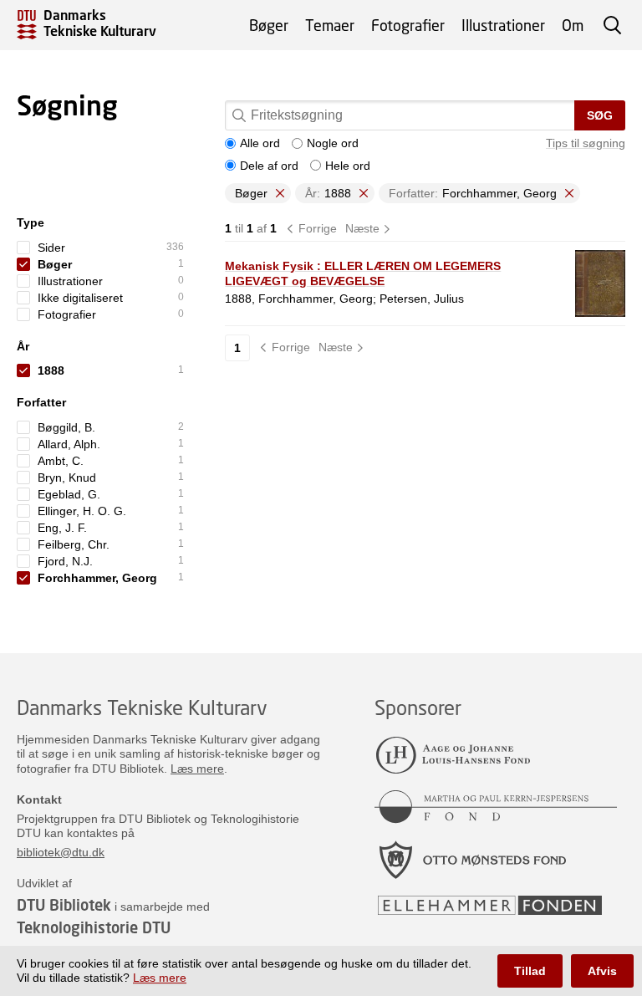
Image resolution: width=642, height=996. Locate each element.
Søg (600, 115)
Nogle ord (333, 143)
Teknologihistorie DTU (94, 927)
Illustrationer (503, 25)
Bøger (268, 25)
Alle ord (260, 143)
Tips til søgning (585, 143)
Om (572, 25)
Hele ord (347, 165)
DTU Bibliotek (64, 905)
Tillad (530, 971)
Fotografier (408, 25)
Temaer (329, 25)
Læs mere (197, 768)
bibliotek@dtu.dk (60, 852)
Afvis (602, 971)
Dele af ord (269, 165)
